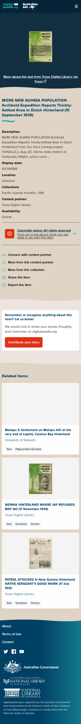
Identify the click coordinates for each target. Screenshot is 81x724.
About (6, 626)
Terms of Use (11, 634)
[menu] (76, 6)
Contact (8, 642)
